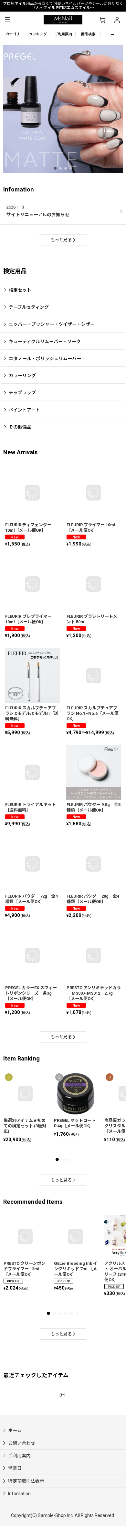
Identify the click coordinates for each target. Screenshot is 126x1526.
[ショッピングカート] (102, 19)
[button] (7, 20)
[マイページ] (117, 19)
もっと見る (61, 239)
